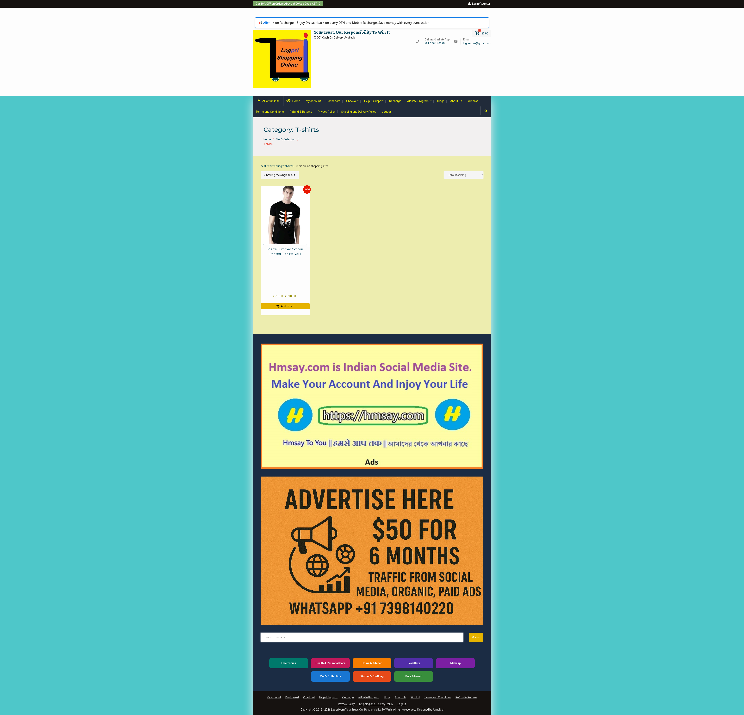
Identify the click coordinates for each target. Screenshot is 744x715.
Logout (386, 111)
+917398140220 (435, 43)
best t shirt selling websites (277, 166)
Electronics (288, 663)
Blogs (440, 101)
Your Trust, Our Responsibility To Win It (352, 32)
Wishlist (473, 101)
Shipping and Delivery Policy (358, 111)
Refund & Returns (301, 111)
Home (296, 101)
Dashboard (333, 101)
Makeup (455, 663)
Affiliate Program (418, 101)
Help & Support (373, 101)
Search (476, 637)
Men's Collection (285, 139)
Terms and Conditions (270, 111)
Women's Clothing (372, 676)
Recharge (395, 101)
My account (313, 101)
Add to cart (287, 306)
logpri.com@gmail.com (477, 43)
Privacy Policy (326, 111)
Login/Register (481, 3)
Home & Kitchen (372, 663)
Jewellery (414, 663)
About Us (456, 101)
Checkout (352, 101)
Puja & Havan (413, 676)
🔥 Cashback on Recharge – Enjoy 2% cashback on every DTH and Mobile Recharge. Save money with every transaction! (329, 23)
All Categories (270, 100)
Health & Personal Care (330, 663)
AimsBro (438, 709)
